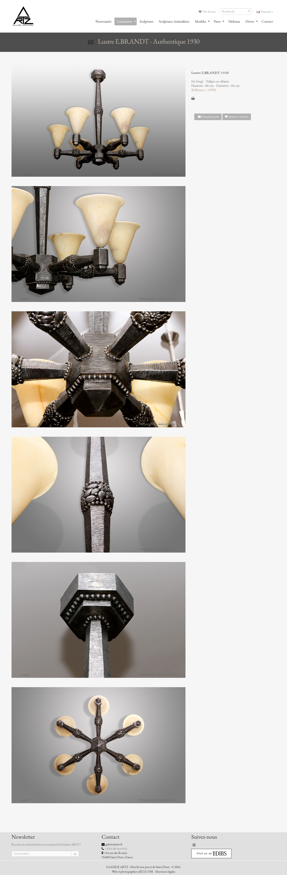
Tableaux (234, 21)
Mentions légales (165, 872)
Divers (249, 21)
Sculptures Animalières (174, 21)
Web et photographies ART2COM (132, 872)
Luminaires (124, 21)
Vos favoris (209, 12)
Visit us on (204, 853)
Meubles (200, 21)
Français (265, 12)
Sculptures (146, 21)
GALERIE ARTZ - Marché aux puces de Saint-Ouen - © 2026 (143, 867)
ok (75, 854)
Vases (217, 21)
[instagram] (194, 845)
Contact (267, 21)
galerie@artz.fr (114, 844)
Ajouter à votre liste (238, 116)
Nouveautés (103, 21)
